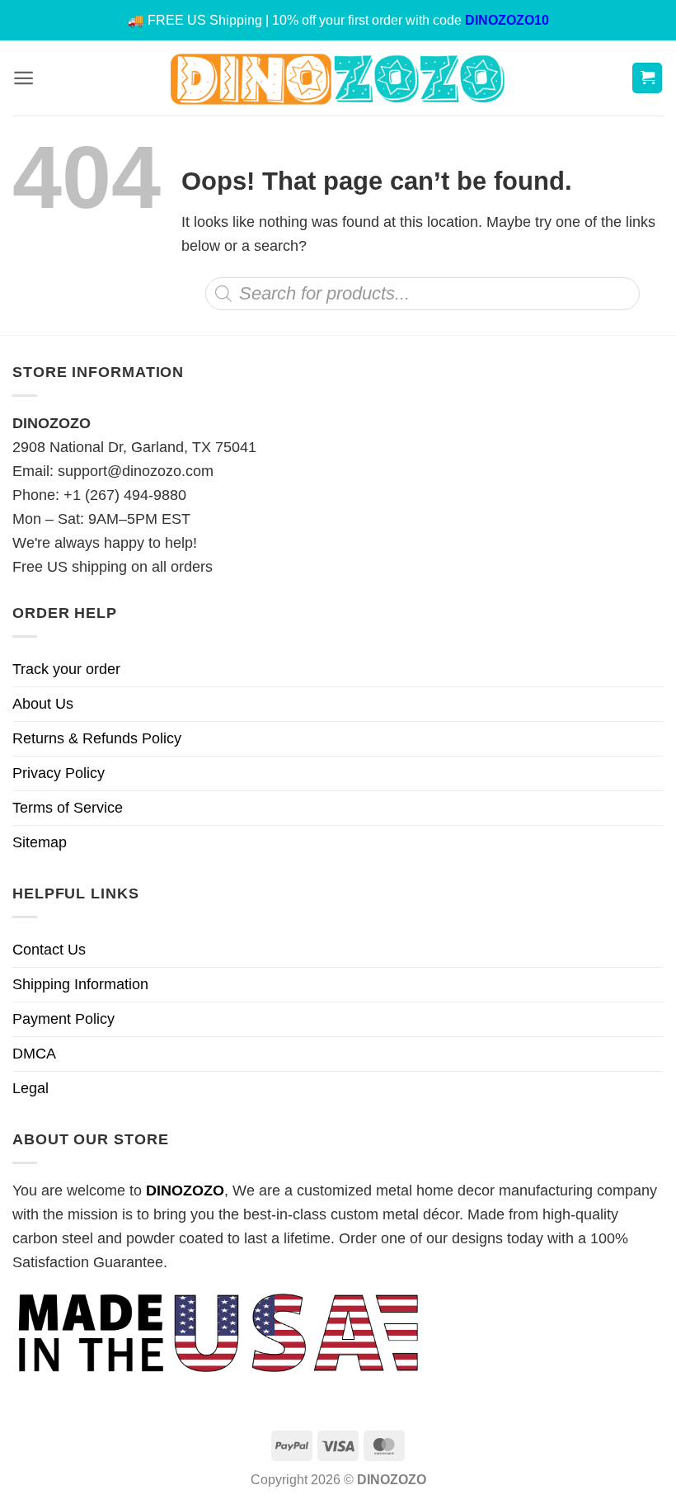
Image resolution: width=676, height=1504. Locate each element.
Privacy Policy (58, 773)
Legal (30, 1088)
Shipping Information (80, 984)
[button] (23, 78)
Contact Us (49, 949)
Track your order (66, 669)
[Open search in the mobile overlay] (422, 293)
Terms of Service (67, 807)
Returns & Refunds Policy (96, 738)
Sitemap (39, 842)
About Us (42, 703)
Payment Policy (63, 1019)
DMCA (34, 1053)
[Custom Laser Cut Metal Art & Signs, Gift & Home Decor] (338, 78)
